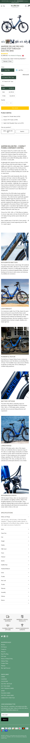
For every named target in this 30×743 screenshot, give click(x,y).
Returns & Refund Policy (7, 658)
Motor (2, 529)
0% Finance (4, 647)
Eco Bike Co (7, 735)
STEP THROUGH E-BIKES (7, 688)
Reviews (3, 644)
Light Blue (20, 70)
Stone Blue (7, 70)
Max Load (3, 580)
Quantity (3, 100)
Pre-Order (15, 108)
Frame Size (3, 533)
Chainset (3, 557)
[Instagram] (7, 636)
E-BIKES (3, 677)
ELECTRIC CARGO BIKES (7, 695)
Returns (3, 600)
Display (3, 545)
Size (2, 74)
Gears (2, 553)
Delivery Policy (4, 661)
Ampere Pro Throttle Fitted (11, 116)
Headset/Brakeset (5, 568)
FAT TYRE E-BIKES (5, 686)
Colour (2, 67)
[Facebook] (4, 636)
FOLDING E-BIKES (5, 693)
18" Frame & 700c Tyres (8, 77)
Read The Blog (4, 654)
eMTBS (3, 691)
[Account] (25, 6)
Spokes (3, 561)
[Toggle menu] (1, 6)
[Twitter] (2, 636)
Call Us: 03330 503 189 (8, 131)
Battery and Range (5, 517)
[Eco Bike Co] (15, 6)
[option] (15, 24)
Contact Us (3, 649)
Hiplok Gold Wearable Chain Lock (13, 123)
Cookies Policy (4, 663)
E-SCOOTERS (4, 681)
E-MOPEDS (4, 679)
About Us (3, 651)
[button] (4, 53)
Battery (2, 85)
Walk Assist (3, 549)
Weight (2, 541)
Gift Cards (3, 656)
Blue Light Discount (5, 668)
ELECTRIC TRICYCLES (6, 684)
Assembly (3, 592)
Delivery (3, 596)
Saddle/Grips (4, 565)
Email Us (22, 131)
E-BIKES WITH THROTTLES (8, 698)
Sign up (4, 719)
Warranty (3, 588)
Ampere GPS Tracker (10, 120)
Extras (2, 572)
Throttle (3, 576)
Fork (2, 537)
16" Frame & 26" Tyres (8, 81)
